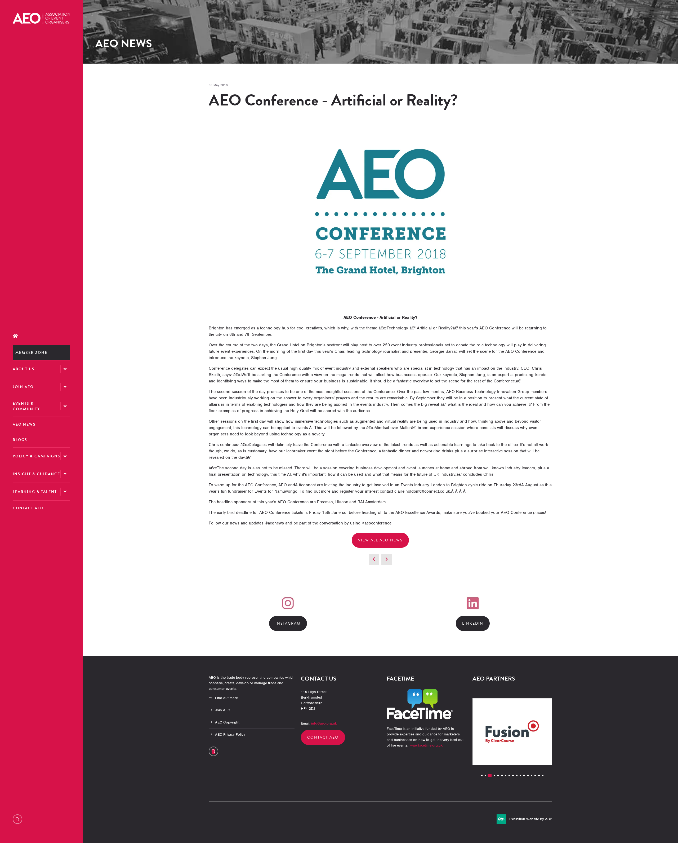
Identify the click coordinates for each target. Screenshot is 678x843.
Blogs (20, 440)
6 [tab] (502, 775)
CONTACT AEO (323, 737)
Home (41, 336)
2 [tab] (485, 775)
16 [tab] (539, 775)
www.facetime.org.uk (426, 745)
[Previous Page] (374, 559)
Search (17, 819)
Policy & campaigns (36, 456)
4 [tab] (494, 775)
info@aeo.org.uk (324, 723)
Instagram (288, 623)
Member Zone (31, 352)
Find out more (226, 698)
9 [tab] (513, 775)
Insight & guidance (36, 474)
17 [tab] (542, 775)
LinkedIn (472, 623)
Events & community (26, 406)
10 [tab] (517, 775)
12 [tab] (524, 775)
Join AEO (23, 387)
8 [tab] (509, 775)
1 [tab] (482, 775)
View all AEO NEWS (380, 540)
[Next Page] (386, 559)
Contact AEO (28, 508)
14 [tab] (531, 775)
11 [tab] (520, 775)
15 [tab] (535, 775)
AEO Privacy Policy (230, 734)
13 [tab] (528, 775)
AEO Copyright (227, 722)
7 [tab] (505, 775)
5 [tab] (498, 775)
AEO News (24, 424)
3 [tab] (490, 775)
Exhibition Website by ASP (530, 819)
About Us (24, 369)
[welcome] (41, 22)
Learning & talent (35, 492)
